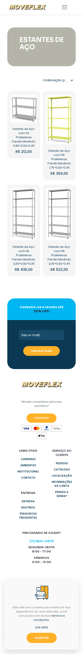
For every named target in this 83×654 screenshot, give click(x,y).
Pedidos (62, 463)
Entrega (28, 501)
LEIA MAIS (41, 627)
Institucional (28, 471)
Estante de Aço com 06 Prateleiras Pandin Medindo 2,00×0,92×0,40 (59, 255)
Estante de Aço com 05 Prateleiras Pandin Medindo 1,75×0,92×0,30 (59, 159)
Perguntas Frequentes (28, 515)
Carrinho (28, 459)
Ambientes (28, 465)
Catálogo (62, 469)
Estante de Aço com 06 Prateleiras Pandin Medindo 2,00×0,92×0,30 (23, 255)
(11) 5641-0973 (41, 541)
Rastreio (28, 507)
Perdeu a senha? (61, 494)
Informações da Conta (62, 484)
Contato (28, 478)
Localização (62, 476)
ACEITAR (42, 638)
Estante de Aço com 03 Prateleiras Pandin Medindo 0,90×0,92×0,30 (23, 137)
